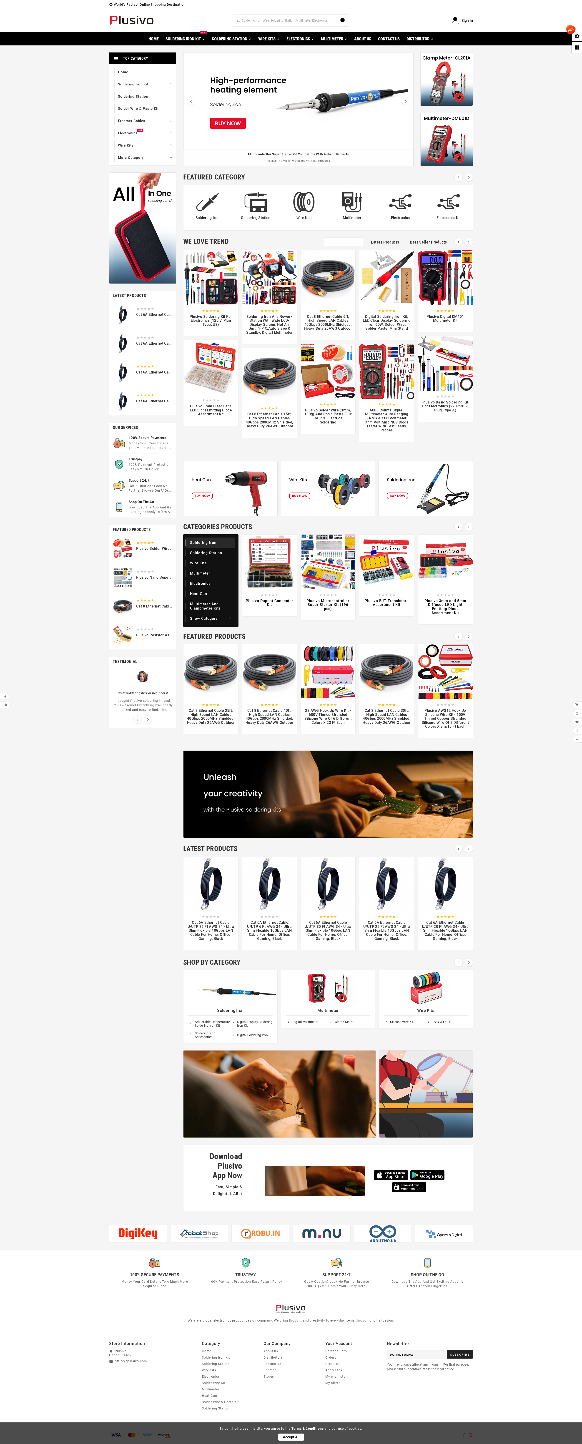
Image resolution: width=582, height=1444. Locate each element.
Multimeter (200, 573)
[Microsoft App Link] (409, 1187)
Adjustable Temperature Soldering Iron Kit (212, 1023)
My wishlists (335, 1376)
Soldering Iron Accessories (205, 1035)
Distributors (273, 1357)
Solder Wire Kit (214, 1383)
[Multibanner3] (426, 488)
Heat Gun (198, 594)
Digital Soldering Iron (252, 1035)
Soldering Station (206, 553)
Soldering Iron (203, 542)
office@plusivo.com (131, 1361)
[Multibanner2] (328, 488)
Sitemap (270, 1370)
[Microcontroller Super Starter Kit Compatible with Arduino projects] (299, 100)
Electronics (200, 583)
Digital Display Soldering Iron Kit (255, 1023)
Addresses (333, 1370)
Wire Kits (198, 563)
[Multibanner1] (230, 488)
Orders (330, 1357)
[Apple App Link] (391, 1175)
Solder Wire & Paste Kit (220, 1402)
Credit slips (334, 1364)
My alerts (332, 1383)
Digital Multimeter (306, 1022)
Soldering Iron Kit (216, 1357)
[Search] (342, 20)
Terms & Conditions (307, 1428)
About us (270, 1351)
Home (206, 1351)
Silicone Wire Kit (401, 1022)
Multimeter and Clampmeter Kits (205, 606)
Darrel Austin (143, 687)
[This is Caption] (446, 79)
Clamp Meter (344, 1022)
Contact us (272, 1364)
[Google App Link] (427, 1175)
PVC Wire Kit (442, 1022)
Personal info (336, 1351)
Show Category (204, 618)
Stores (268, 1376)
